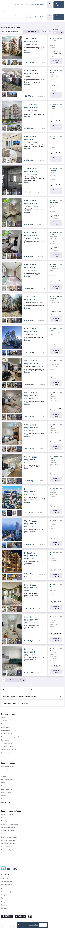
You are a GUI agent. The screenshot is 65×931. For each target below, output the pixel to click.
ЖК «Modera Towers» (54, 490)
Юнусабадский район (8, 840)
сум (61, 32)
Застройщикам (6, 895)
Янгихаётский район (7, 847)
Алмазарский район (7, 814)
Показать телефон (56, 61)
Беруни (3, 783)
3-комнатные (5, 727)
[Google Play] (20, 916)
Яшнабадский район (7, 850)
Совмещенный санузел (8, 750)
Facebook (4, 908)
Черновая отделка (7, 743)
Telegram (4, 902)
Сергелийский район (8, 827)
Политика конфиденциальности (11, 892)
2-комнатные (5, 724)
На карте (33, 31)
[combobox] (31, 17)
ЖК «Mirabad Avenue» (54, 554)
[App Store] (7, 916)
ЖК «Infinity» (54, 38)
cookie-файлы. (33, 925)
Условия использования (8, 889)
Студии (3, 717)
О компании (5, 878)
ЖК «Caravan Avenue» (54, 297)
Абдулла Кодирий (7, 766)
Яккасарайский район (8, 843)
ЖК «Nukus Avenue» (53, 265)
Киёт (2, 799)
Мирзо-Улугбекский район (9, 824)
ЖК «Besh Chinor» (53, 650)
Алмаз (3, 773)
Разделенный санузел (8, 753)
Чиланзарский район (8, 834)
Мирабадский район (7, 821)
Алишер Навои (6, 770)
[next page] (23, 680)
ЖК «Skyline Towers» (54, 169)
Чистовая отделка (7, 746)
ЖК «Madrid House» (54, 105)
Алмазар (4, 776)
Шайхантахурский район (9, 837)
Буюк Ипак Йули (6, 789)
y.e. (55, 32)
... (17, 680)
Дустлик (4, 795)
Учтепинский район (7, 831)
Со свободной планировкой (10, 737)
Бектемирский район (8, 818)
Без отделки (5, 740)
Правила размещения (8, 898)
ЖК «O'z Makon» (53, 618)
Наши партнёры (6, 885)
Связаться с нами (7, 882)
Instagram (4, 905)
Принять (43, 925)
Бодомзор (4, 786)
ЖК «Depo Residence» (54, 201)
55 (20, 680)
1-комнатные (5, 721)
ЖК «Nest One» (53, 329)
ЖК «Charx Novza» (53, 137)
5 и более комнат (6, 733)
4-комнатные (5, 730)
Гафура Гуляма (6, 792)
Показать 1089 (59, 17)
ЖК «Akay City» (53, 361)
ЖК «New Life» (53, 393)
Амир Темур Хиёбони (8, 779)
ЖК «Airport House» (54, 457)
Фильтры (50, 16)
